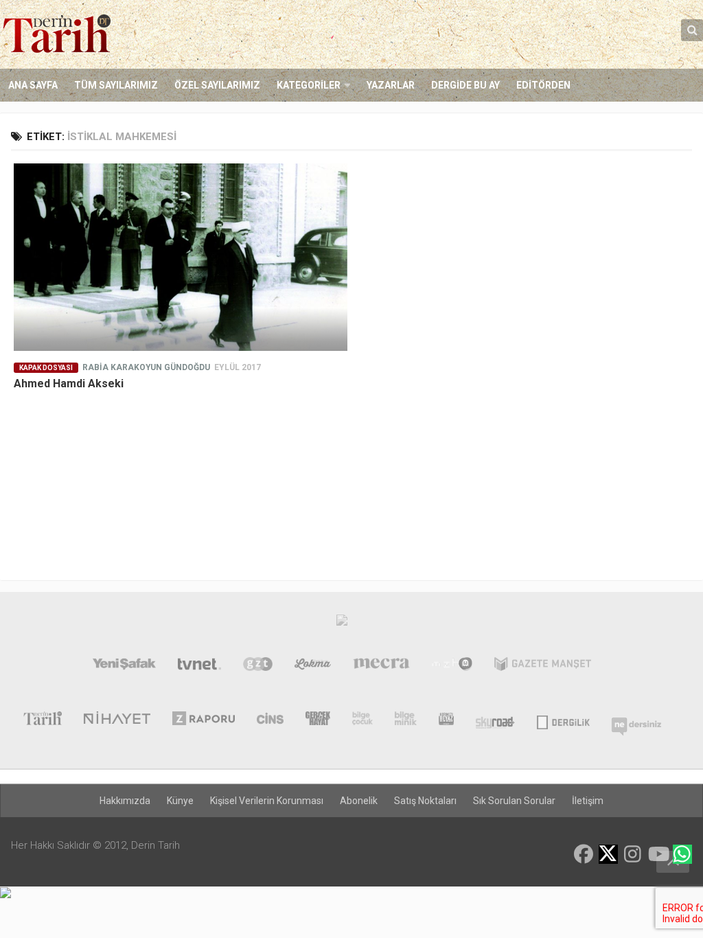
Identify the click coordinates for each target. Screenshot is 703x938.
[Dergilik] (563, 721)
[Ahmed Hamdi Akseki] (180, 257)
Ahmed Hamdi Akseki (69, 383)
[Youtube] (657, 854)
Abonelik (359, 800)
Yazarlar (391, 85)
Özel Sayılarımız (217, 85)
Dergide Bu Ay (465, 85)
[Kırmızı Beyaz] (446, 721)
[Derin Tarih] (42, 721)
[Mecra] (382, 666)
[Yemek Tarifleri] (313, 666)
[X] (608, 855)
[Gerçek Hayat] (318, 721)
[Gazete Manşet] (542, 666)
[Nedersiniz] (636, 721)
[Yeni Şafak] (124, 666)
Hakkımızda (125, 800)
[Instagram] (633, 854)
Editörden (543, 85)
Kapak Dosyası (46, 367)
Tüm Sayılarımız (116, 85)
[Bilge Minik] (406, 721)
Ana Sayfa (33, 85)
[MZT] (452, 666)
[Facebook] (583, 854)
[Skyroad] (495, 721)
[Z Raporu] (203, 721)
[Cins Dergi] (270, 721)
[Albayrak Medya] (341, 623)
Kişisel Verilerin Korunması (266, 800)
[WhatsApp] (682, 854)
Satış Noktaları (425, 800)
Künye (180, 800)
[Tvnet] (200, 666)
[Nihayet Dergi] (117, 721)
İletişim (587, 800)
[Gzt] (258, 666)
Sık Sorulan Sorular (514, 800)
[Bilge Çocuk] (362, 721)
